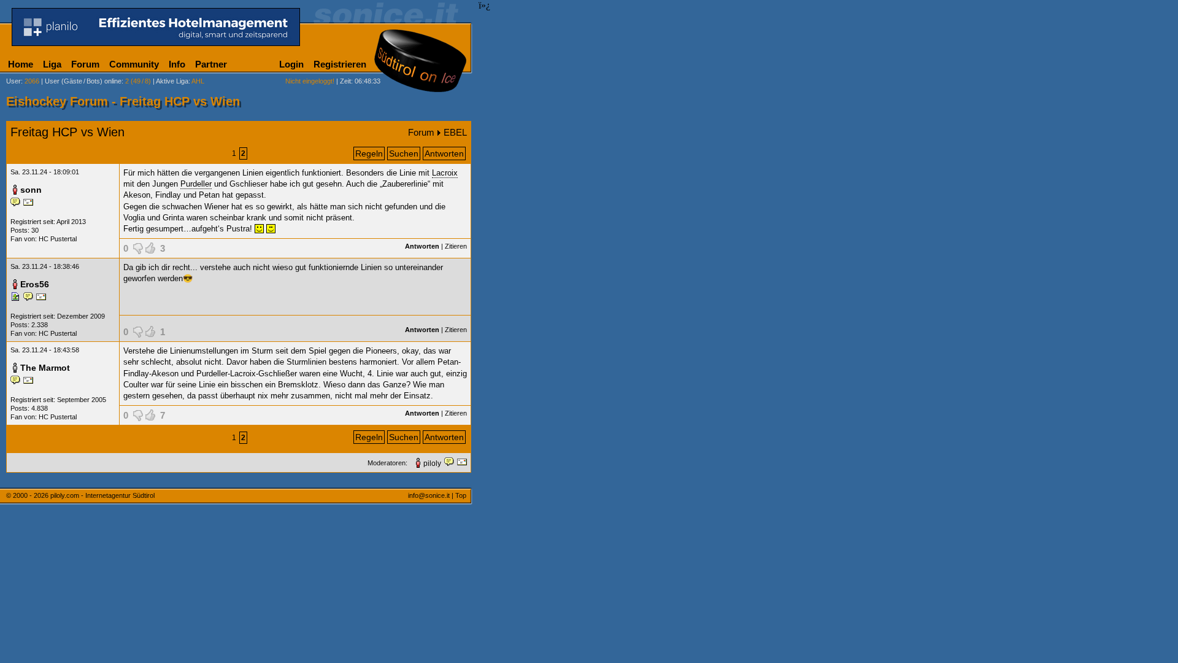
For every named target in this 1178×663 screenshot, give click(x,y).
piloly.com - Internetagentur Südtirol (102, 495)
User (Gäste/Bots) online (83, 81)
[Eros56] (16, 299)
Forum (85, 64)
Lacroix (445, 172)
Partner (211, 64)
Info (177, 64)
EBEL (455, 132)
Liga (52, 64)
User (13, 81)
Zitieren (456, 246)
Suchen (403, 153)
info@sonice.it (429, 495)
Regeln (369, 153)
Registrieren (340, 64)
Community (134, 64)
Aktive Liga (172, 81)
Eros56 (34, 284)
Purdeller (196, 183)
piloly (432, 463)
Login (291, 64)
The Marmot (45, 368)
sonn (31, 190)
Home (20, 64)
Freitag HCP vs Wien (67, 132)
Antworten (444, 153)
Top (460, 495)
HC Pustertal (58, 238)
